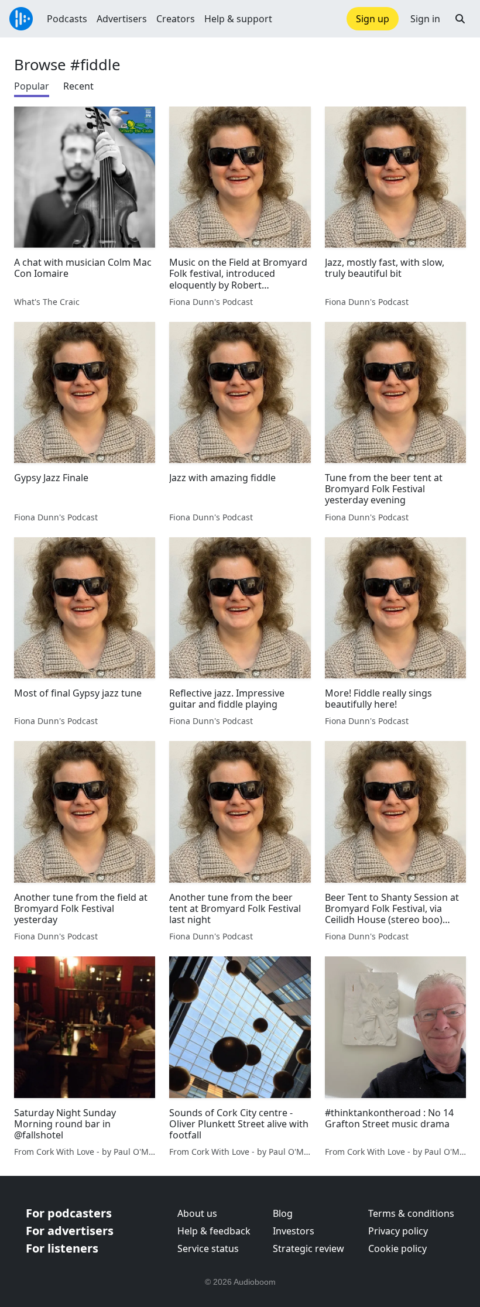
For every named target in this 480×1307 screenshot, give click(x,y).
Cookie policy (397, 1248)
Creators (175, 18)
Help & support (238, 18)
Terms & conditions (411, 1213)
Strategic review (308, 1248)
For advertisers (70, 1231)
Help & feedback (214, 1230)
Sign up (372, 18)
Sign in (425, 18)
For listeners (62, 1248)
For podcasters (69, 1213)
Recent (78, 86)
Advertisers (122, 18)
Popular (31, 86)
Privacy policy (398, 1230)
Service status (208, 1248)
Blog (283, 1213)
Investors (293, 1230)
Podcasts (67, 18)
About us (197, 1213)
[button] (460, 18)
